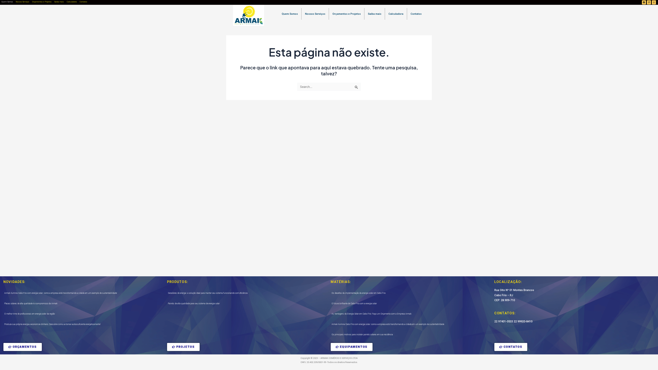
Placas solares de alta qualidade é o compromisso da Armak (30, 303)
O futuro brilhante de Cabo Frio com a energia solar (354, 303)
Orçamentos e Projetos (42, 2)
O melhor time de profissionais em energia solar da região (29, 314)
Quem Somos (7, 2)
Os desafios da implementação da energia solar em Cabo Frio (359, 293)
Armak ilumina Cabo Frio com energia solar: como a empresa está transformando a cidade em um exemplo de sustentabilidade (60, 293)
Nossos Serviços (22, 2)
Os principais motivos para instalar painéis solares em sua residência (362, 334)
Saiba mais (59, 2)
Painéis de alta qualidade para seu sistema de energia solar (194, 303)
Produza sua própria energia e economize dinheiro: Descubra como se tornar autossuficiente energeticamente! (52, 324)
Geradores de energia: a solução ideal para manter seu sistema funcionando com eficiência (208, 293)
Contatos (83, 2)
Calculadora (72, 2)
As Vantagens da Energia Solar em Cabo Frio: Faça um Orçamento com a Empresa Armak (371, 314)
